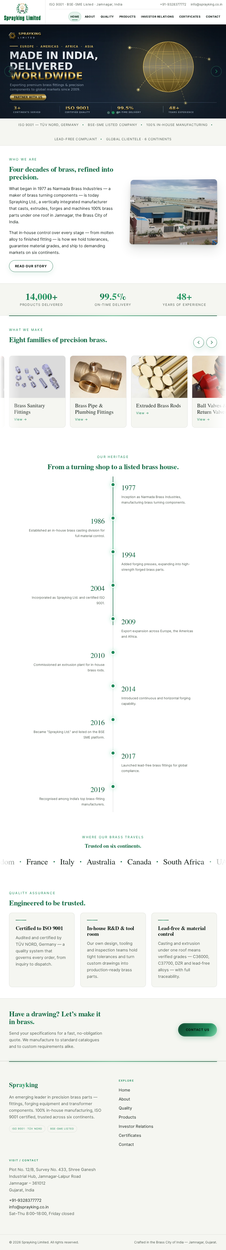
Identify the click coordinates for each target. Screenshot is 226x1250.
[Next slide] (216, 71)
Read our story (31, 266)
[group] (113, 71)
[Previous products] (198, 342)
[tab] (108, 112)
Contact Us (197, 1030)
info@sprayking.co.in (206, 4)
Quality (107, 16)
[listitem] (37, 392)
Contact (213, 16)
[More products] (211, 342)
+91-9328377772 (173, 4)
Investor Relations (157, 16)
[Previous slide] (9, 71)
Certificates (190, 16)
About (90, 16)
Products (127, 16)
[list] (113, 393)
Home (74, 16)
